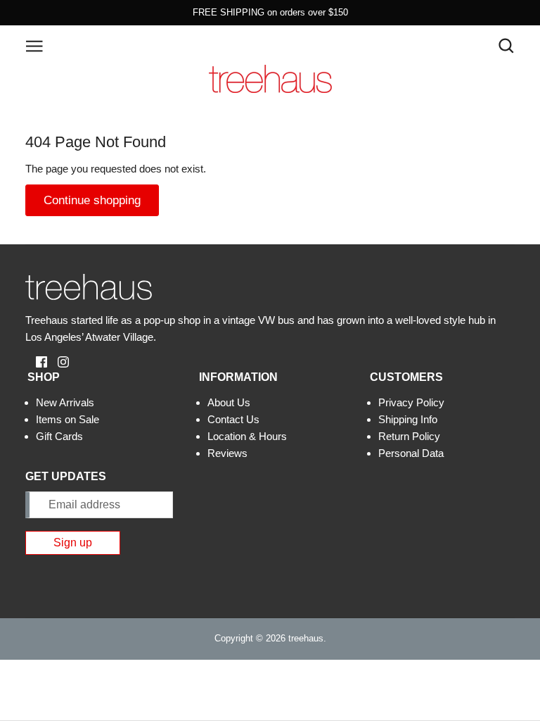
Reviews (227, 453)
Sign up (72, 542)
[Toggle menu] (34, 45)
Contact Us (233, 419)
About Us (228, 402)
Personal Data (411, 453)
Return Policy (409, 436)
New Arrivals (65, 402)
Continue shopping (92, 200)
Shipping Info (407, 419)
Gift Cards (59, 436)
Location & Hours (247, 436)
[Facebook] (36, 361)
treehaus (305, 638)
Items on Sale (67, 419)
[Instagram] (58, 361)
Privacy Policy (411, 402)
